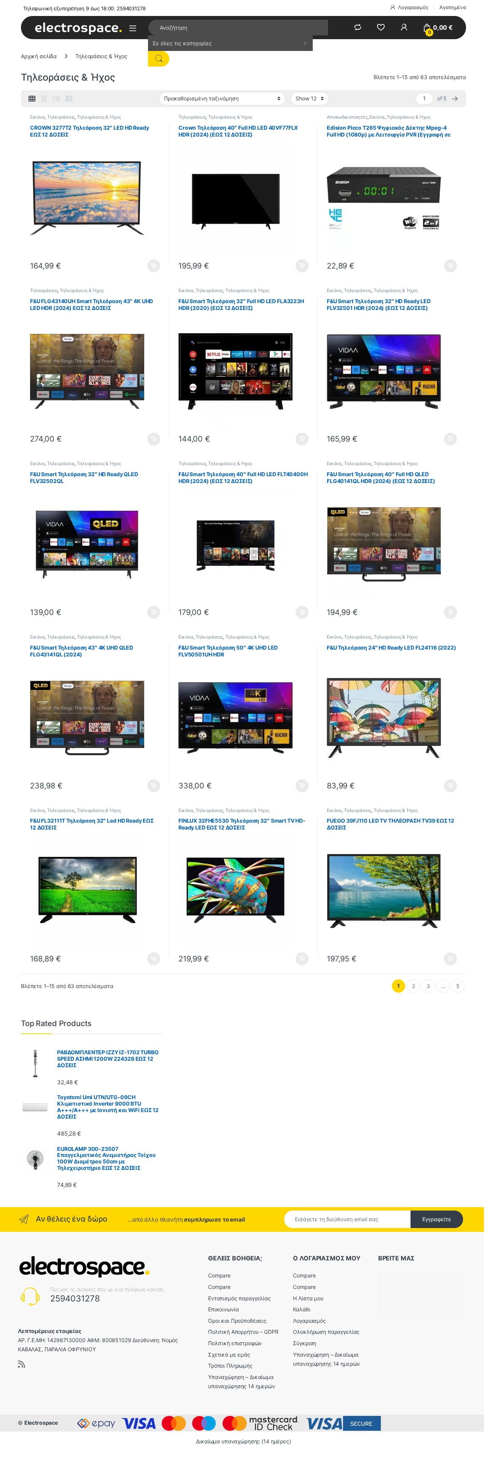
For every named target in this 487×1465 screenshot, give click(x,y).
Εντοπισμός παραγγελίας (239, 1298)
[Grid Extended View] (44, 98)
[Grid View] (32, 98)
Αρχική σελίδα (39, 56)
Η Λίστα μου (308, 1298)
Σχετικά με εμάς (229, 1354)
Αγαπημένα (452, 7)
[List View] (56, 98)
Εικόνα (37, 117)
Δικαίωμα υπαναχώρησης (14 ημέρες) (243, 1441)
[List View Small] (68, 98)
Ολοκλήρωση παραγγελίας (326, 1331)
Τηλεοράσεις (61, 117)
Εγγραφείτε (436, 1219)
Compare (219, 1275)
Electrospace (41, 1422)
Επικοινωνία (223, 1309)
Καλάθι (301, 1309)
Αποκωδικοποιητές (347, 117)
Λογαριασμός (413, 7)
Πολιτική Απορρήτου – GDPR (243, 1331)
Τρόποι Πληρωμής (230, 1365)
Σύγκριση (304, 1343)
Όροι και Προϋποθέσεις (237, 1320)
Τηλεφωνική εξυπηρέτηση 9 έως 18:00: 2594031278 (84, 8)
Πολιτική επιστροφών (235, 1343)
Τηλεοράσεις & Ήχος (99, 117)
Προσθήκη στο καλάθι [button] (147, 265)
